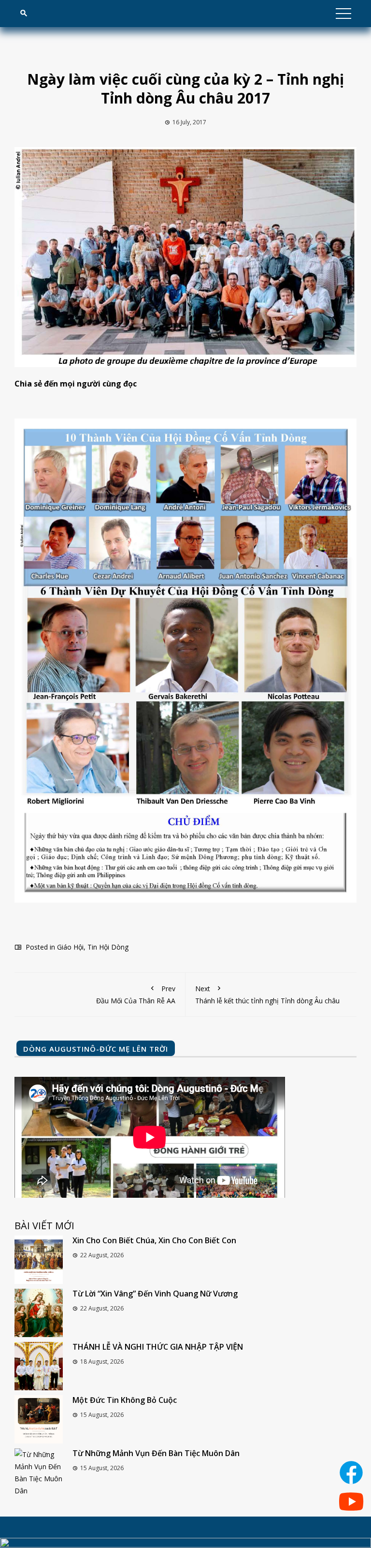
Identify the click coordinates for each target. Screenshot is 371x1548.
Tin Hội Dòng (107, 947)
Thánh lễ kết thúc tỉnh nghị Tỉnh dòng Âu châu (267, 994)
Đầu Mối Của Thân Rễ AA (135, 994)
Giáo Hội (70, 947)
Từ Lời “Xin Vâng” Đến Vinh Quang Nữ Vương (155, 1293)
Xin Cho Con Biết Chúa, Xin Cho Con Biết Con (154, 1240)
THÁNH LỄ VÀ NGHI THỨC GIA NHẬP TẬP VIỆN (157, 1346)
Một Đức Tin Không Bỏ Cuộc (124, 1400)
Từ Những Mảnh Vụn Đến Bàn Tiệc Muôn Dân (156, 1453)
